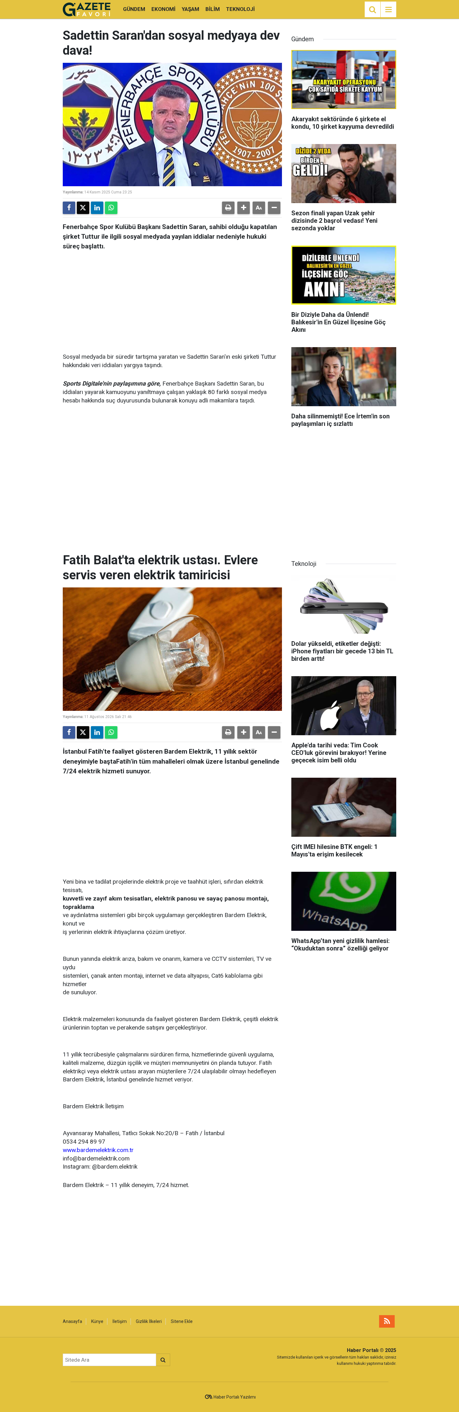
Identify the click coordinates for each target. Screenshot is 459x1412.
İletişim (119, 1321)
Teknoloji (240, 9)
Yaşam (190, 9)
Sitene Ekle (182, 1321)
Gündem (134, 9)
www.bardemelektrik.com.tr (98, 1150)
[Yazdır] (228, 208)
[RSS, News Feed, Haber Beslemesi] (387, 1321)
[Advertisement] (172, 299)
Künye (97, 1321)
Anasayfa (72, 1321)
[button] (243, 208)
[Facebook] (69, 208)
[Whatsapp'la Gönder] (111, 208)
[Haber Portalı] (87, 9)
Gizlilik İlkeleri (149, 1321)
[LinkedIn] (97, 208)
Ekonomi (163, 9)
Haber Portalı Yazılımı (235, 1397)
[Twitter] (83, 208)
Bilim (212, 9)
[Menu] (388, 10)
